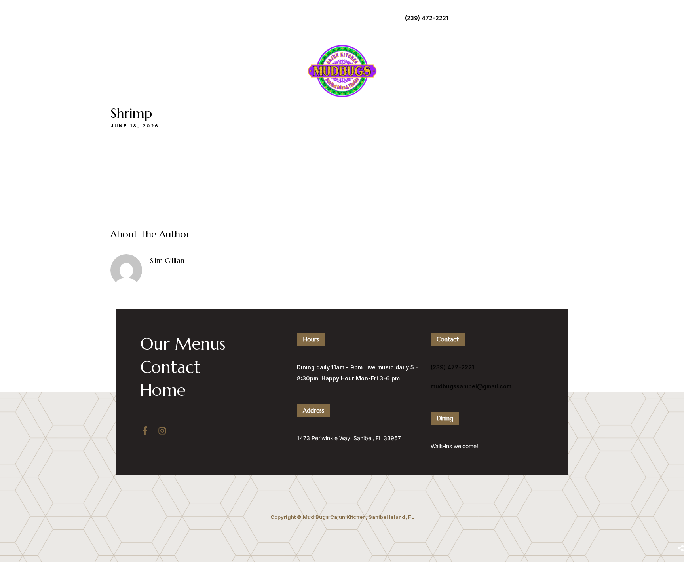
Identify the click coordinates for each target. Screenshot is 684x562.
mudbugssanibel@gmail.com (471, 386)
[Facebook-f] (145, 430)
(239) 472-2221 (426, 18)
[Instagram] (162, 430)
